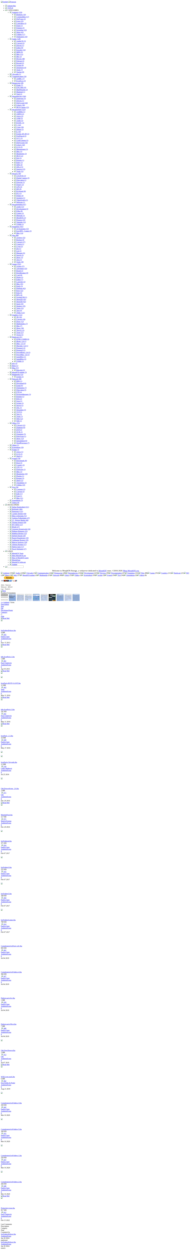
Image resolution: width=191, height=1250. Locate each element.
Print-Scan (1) (21, 436)
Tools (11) (19, 171)
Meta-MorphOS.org (18, 556)
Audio (18, 573)
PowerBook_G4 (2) (23, 352)
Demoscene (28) (17, 83)
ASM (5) (19, 118)
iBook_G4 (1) (21, 341)
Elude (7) (19, 85)
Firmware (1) (21, 469)
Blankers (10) (21, 15)
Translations (130, 575)
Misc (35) (19, 284)
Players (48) (20, 59)
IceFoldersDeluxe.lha (8, 630)
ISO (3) (14, 363)
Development (89, 573)
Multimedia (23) (17, 374)
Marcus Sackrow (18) (19, 542)
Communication (43, 573)
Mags (7, 575)
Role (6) (19, 293)
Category (4, 612)
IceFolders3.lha (6, 867)
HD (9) (18, 189)
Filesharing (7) (21, 388)
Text (119, 575)
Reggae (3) (20, 478)
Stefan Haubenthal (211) (20, 507)
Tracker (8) (20, 72)
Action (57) (20, 266)
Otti (2, 795)
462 (4, 687)
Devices (103, 573)
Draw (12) (20, 321)
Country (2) (20, 465)
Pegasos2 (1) (20, 350)
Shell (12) (19, 480)
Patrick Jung (5, 637)
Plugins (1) (20, 476)
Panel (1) (19, 26)
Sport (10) (19, 304)
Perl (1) (19, 158)
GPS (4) (19, 187)
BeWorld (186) (16, 509)
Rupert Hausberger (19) (20, 538)
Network (56, 575)
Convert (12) (20, 425)
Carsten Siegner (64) (18, 514)
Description (5, 604)
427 (4, 976)
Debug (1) (20, 129)
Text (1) (19, 260)
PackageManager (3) (23, 394)
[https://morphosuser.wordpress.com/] (2, 677)
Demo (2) (19, 277)
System (109, 575)
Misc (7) (19, 326)
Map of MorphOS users (20, 558)
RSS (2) (19, 399)
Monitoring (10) (22, 474)
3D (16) (19, 317)
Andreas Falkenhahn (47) (20, 518)
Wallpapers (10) (21, 37)
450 (4, 1002)
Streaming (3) (21, 410)
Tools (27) (20, 333)
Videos (141, 575)
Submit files (11, 6)
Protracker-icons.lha (8, 1208)
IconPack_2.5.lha (7, 736)
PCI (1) (19, 193)
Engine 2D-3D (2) (22, 134)
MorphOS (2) (21, 218)
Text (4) (19, 310)
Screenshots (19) (17, 447)
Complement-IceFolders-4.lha (11, 972)
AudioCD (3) (21, 41)
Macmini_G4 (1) (22, 346)
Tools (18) (20, 262)
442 (4, 1107)
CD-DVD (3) (21, 176)
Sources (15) (20, 169)
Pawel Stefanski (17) (18, 549)
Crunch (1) (20, 244)
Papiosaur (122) (17, 511)
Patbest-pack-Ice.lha (8, 998)
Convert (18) (20, 319)
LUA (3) (19, 147)
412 (4, 1055)
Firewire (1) (20, 182)
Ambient (6, 573)
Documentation (116, 573)
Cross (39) (20, 127)
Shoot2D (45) (21, 299)
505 (4, 635)
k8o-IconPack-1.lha (8, 657)
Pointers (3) (20, 28)
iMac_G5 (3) (20, 344)
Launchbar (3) (21, 23)
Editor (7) (19, 280)
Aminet (14, 564)
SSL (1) (19, 408)
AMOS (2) (20, 114)
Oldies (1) (15, 445)
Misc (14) (19, 233)
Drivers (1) (20, 45)
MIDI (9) (19, 52)
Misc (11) (19, 498)
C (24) (18, 125)
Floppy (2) (20, 185)
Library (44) (20, 145)
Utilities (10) (20, 485)
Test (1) (19, 414)
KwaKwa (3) (21, 81)
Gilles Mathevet (6, 768)
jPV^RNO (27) (17, 525)
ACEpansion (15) (22, 229)
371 (4, 819)
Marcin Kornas (6, 821)
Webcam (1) (20, 202)
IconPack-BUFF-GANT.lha (11, 683)
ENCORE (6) (21, 87)
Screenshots (88, 575)
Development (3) (22, 209)
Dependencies (73, 573)
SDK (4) (19, 165)
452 (4, 1133)
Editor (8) (19, 48)
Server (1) (19, 405)
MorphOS (103, 571)
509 (4, 740)
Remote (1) (20, 397)
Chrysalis (29, 573)
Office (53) (15, 423)
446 (4, 1186)
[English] (4, 2)
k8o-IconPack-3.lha (8, 709)
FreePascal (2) (21, 136)
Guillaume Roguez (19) (19, 540)
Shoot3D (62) (21, 302)
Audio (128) (16, 39)
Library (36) (20, 105)
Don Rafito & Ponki (8, 1083)
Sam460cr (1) (21, 357)
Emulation (131, 573)
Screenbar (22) (21, 30)
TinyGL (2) (20, 330)
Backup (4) (20, 240)
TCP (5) (19, 412)
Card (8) (19, 275)
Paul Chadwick (6, 663)
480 (4, 1028)
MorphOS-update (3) (19, 372)
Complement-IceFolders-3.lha (11, 1103)
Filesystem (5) (21, 390)
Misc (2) (19, 472)
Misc (15, 575)
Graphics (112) (16, 315)
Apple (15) (20, 207)
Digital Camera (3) (22, 178)
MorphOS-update (29, 575)
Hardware (177, 573)
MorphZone (15, 560)
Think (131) (20, 313)
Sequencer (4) (21, 68)
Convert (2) (20, 43)
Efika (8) (19, 211)
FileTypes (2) (21, 19)
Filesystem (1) (21, 180)
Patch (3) (19, 286)
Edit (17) (19, 494)
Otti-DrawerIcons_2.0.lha (10, 789)
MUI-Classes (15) (22, 107)
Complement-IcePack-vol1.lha (11, 946)
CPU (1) (19, 467)
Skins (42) (20, 32)
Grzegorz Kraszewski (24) (20, 529)
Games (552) (16, 264)
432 (4, 872)
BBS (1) (19, 381)
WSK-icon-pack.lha (8, 1077)
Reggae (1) (20, 160)
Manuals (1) (20, 216)
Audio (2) (19, 121)
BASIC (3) (20, 123)
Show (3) (19, 257)
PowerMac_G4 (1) (23, 355)
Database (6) (20, 427)
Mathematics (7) (22, 324)
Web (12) (19, 419)
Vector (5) (19, 335)
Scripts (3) (15, 450)
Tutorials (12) (21, 222)
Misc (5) (19, 151)
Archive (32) (20, 238)
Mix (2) (19, 57)
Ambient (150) (16, 12)
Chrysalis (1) (16, 74)
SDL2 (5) (19, 167)
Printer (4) (19, 196)
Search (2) (20, 255)
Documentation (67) (18, 204)
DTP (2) (19, 430)
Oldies (77, 575)
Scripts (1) (20, 377)
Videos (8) (15, 503)
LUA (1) (19, 454)
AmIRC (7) (20, 79)
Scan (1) (19, 401)
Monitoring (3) (21, 154)
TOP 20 (10, 8)
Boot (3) (19, 463)
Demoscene (58, 573)
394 (4, 898)
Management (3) (22, 149)
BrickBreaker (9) (22, 273)
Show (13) (20, 439)
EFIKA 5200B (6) (22, 339)
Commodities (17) (22, 17)
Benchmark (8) (21, 461)
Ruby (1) (19, 163)
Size (2, 606)
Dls (2, 608)
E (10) (18, 132)
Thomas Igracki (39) (18, 522)
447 (4, 1160)
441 (4, 714)
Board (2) (19, 271)
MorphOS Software (18, 562)
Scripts (100, 575)
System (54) (15, 458)
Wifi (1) (19, 421)
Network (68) (16, 379)
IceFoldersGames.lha (8, 920)
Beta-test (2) (20, 370)
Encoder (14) (21, 50)
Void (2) (19, 94)
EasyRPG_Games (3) (24, 231)
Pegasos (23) (20, 220)
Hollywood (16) (22, 143)
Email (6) (19, 386)
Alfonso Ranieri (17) (18, 545)
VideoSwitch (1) (22, 200)
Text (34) (14, 487)
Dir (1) (18, 249)
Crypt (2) (19, 246)
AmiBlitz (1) (20, 112)
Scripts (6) (20, 65)
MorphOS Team (17, 553)
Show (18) (20, 328)
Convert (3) (20, 492)
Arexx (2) (19, 116)
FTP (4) (19, 392)
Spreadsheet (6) (21, 441)
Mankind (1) (20, 92)
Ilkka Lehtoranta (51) (19, 516)
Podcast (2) (20, 61)
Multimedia (43, 575)
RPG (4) (19, 295)
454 (4, 845)
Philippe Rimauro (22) (19, 531)
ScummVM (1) (21, 297)
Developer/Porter (7, 610)
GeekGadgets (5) (22, 140)
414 (4, 924)
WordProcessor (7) (22, 443)
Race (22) (19, 291)
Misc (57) (15, 368)
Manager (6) (20, 253)
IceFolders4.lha (6, 841)
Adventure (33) (21, 268)
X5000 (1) (20, 224)
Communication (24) (18, 76)
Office (67, 575)
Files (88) (15, 235)
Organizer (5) (21, 434)
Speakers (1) (20, 198)
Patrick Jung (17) (17, 547)
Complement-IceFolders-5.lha (11, 1129)
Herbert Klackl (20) (18, 536)
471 (4, 793)
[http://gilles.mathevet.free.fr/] (2, 756)
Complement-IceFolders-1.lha (11, 1155)
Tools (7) (19, 70)
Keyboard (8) (21, 191)
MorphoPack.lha (6, 815)
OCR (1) (19, 432)
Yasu (2, 689)
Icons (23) (19, 21)
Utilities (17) (20, 34)
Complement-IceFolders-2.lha (11, 1182)
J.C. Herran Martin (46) (19, 520)
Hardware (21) (16, 337)
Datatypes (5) (21, 98)
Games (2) (20, 213)
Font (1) (19, 496)
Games (152, 573)
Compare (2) (20, 489)
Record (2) (20, 63)
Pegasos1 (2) (20, 348)
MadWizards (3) (22, 90)
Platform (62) (21, 288)
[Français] (12, 2)
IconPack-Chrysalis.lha (9, 762)
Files (142, 573)
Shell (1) (19, 456)
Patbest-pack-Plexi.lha (8, 1024)
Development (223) (18, 110)
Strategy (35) (20, 306)
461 (4, 661)
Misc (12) (19, 54)
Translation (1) (21, 483)
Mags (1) (14, 366)
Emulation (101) (17, 227)
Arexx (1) (19, 452)
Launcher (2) (20, 282)
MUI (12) (19, 156)
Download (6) (21, 383)
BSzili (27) (15, 527)
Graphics (164, 573)
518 (4, 766)
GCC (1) (19, 138)
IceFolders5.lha (6, 894)
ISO (187, 573)
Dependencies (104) (18, 96)
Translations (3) (17, 500)
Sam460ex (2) (21, 359)
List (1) (18, 251)
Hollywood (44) (22, 103)
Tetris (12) (20, 308)
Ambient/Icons (6, 639)
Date (2, 616)
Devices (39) (16, 174)
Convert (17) (20, 242)
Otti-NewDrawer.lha (8, 1050)
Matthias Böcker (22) (19, 533)
